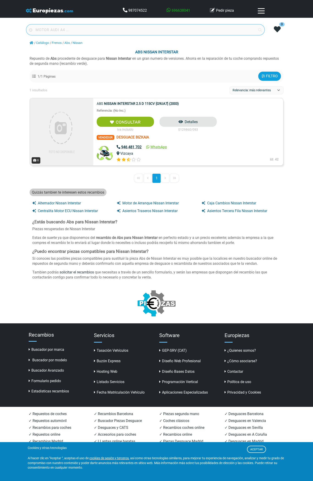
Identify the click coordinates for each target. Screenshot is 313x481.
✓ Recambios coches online (181, 427)
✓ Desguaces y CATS (111, 427)
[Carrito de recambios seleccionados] (277, 30)
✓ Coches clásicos (174, 421)
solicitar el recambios (77, 272)
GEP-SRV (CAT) (174, 350)
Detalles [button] (191, 122)
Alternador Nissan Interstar (59, 203)
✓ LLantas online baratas (114, 441)
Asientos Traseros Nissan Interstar (150, 211)
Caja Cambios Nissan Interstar (231, 203)
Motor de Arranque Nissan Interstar (150, 203)
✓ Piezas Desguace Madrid (181, 441)
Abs (67, 43)
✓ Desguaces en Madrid (244, 441)
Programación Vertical (180, 382)
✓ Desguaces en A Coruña (246, 434)
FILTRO (272, 76)
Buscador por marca (47, 349)
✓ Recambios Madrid (46, 441)
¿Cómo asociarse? (242, 361)
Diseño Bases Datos (178, 371)
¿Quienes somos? (241, 350)
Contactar (235, 371)
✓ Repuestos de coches (48, 414)
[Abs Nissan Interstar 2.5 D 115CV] (61, 131)
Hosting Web (107, 371)
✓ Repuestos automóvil (48, 421)
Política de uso (239, 382)
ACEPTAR (256, 449)
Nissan (77, 43)
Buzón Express (109, 361)
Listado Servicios (110, 382)
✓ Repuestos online (44, 434)
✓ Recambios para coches (50, 427)
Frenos (57, 43)
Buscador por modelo (49, 360)
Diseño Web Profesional (181, 361)
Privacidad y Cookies (244, 392)
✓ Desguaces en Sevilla (244, 427)
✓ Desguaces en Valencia (245, 421)
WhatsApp (158, 147)
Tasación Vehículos (112, 350)
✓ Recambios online (175, 434)
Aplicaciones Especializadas (185, 392)
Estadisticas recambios (50, 391)
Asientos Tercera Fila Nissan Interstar (237, 211)
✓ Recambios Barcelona (113, 414)
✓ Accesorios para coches (115, 434)
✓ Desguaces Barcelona (244, 414)
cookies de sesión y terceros (109, 458)
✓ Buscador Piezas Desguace (118, 421)
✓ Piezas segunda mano (179, 414)
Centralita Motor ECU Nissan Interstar (68, 211)
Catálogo (42, 43)
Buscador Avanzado (47, 370)
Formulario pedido (46, 381)
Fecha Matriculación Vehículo (121, 392)
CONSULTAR (128, 122)
